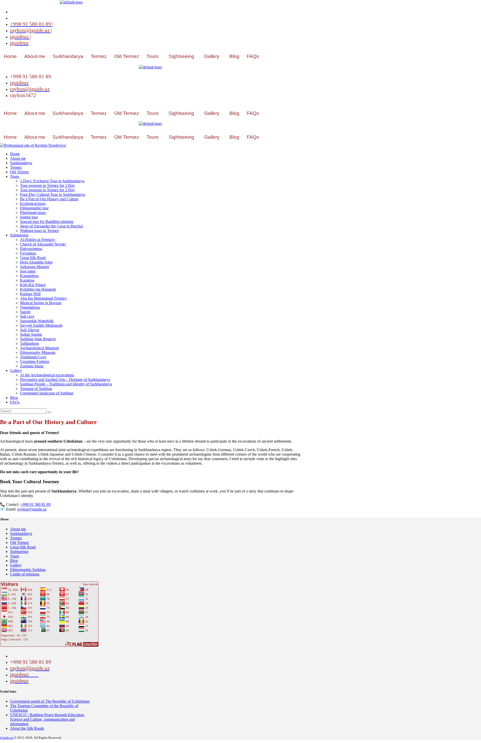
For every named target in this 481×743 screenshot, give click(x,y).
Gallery (211, 56)
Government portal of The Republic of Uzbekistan (50, 701)
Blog (234, 56)
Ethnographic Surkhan (28, 569)
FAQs (253, 56)
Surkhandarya (68, 56)
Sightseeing (181, 56)
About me (34, 56)
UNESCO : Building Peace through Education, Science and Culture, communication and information (47, 719)
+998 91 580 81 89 (35, 504)
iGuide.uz (6, 737)
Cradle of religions (24, 574)
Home (10, 56)
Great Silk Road (23, 547)
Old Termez (126, 56)
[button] (154, 56)
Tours (153, 56)
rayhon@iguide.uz (32, 509)
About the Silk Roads (27, 728)
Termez (99, 56)
